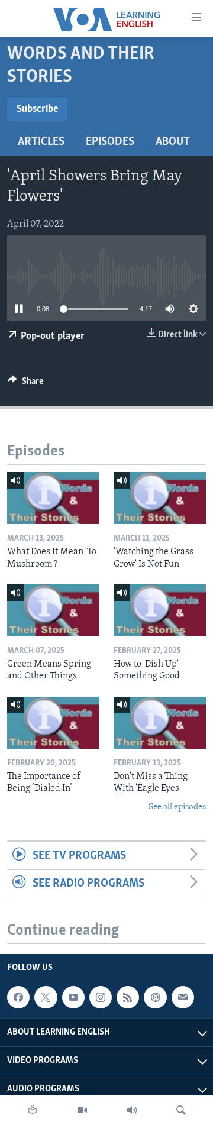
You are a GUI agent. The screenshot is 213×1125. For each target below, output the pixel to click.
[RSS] (128, 997)
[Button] (25, 384)
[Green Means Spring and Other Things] (53, 610)
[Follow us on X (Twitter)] (45, 997)
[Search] (181, 1110)
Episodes (110, 142)
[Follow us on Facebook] (18, 997)
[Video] (82, 1110)
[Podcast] (155, 997)
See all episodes (177, 807)
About (173, 142)
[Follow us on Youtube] (73, 997)
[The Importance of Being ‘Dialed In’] (53, 723)
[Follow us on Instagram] (100, 997)
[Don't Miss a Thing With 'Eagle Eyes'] (160, 723)
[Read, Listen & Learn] (32, 1110)
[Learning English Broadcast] (132, 1110)
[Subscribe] (183, 997)
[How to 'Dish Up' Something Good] (160, 610)
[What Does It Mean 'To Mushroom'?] (53, 498)
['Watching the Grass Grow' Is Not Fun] (160, 498)
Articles (41, 142)
